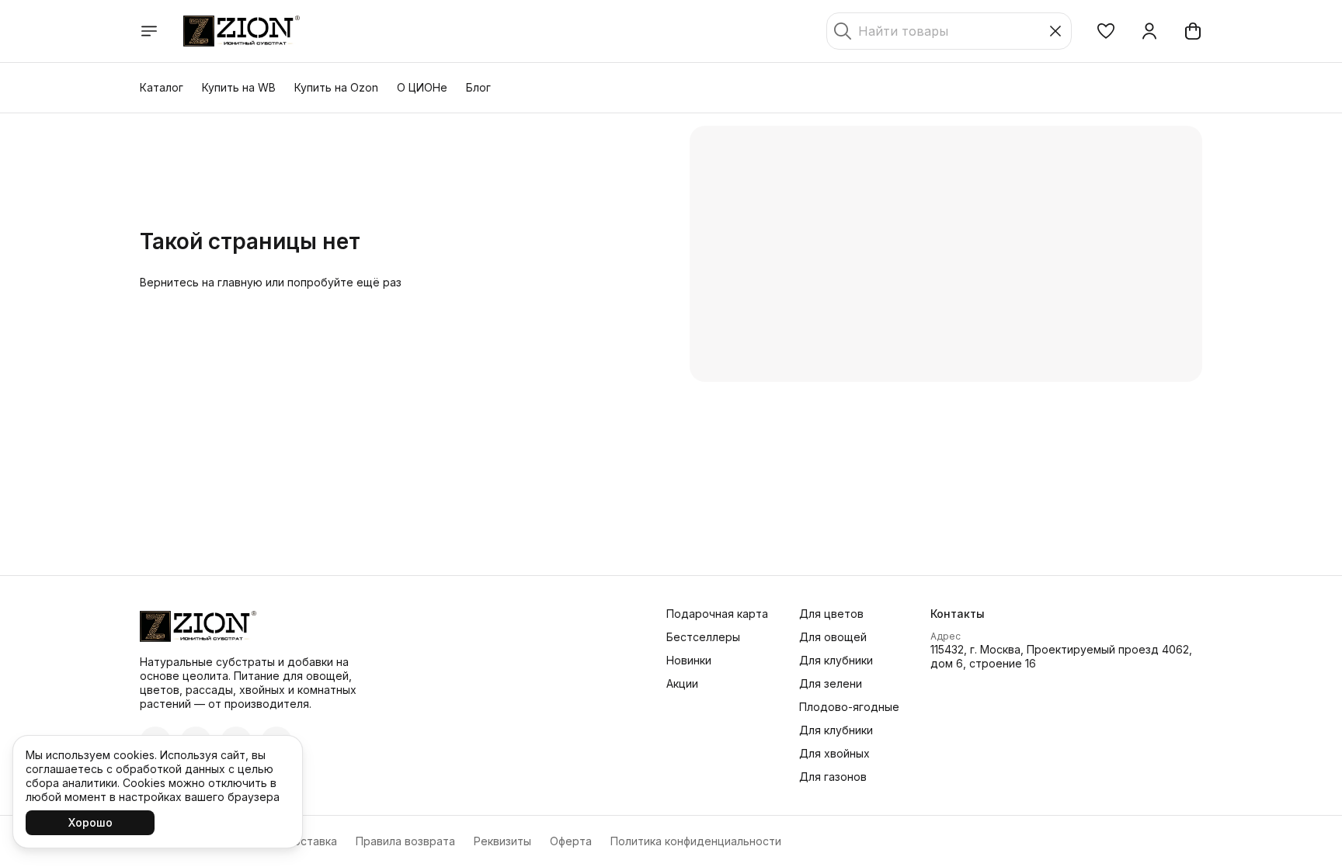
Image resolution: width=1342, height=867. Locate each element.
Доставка (310, 841)
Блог (478, 87)
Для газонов (833, 776)
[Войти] (1149, 31)
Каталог (161, 87)
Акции (682, 683)
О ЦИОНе (422, 87)
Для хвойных (834, 753)
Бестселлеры (703, 636)
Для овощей (833, 636)
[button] (1106, 31)
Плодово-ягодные (849, 706)
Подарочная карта (717, 613)
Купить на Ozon (336, 87)
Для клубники (836, 660)
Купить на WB (239, 87)
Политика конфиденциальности (695, 841)
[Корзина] (1193, 31)
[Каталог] (149, 31)
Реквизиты (502, 841)
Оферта (571, 841)
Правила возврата (405, 841)
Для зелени (830, 683)
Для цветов (831, 613)
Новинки (688, 660)
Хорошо (90, 822)
